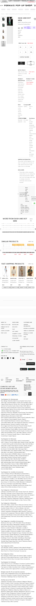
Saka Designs (29, 567)
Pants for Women (29, 495)
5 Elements (28, 482)
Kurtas (26, 504)
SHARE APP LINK (30, 363)
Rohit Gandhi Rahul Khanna (8, 420)
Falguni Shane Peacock (7, 404)
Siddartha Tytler (29, 417)
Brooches (3, 518)
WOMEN (4, 1)
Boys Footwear (16, 559)
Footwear (26, 516)
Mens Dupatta (22, 511)
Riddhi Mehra (26, 414)
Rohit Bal (19, 416)
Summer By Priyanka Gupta (8, 405)
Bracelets (18, 522)
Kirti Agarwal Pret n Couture (17, 568)
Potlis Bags (20, 536)
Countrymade (25, 440)
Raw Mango (4, 400)
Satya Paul (27, 400)
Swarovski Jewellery (6, 529)
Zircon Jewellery (17, 529)
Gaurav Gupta (21, 419)
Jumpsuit (29, 511)
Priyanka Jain (4, 427)
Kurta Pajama (19, 509)
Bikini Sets (11, 496)
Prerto (19, 487)
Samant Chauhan (15, 424)
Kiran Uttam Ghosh (19, 409)
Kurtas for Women (28, 491)
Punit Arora (14, 460)
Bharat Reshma (19, 447)
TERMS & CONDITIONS (29, 330)
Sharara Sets (20, 493)
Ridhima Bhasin (5, 416)
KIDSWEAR (25, 1)
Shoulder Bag (4, 541)
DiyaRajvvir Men (13, 455)
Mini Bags (20, 539)
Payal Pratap (21, 412)
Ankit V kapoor (5, 442)
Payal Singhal (13, 419)
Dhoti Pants (21, 495)
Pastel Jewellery (26, 529)
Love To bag (12, 475)
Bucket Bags (14, 539)
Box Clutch (19, 541)
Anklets (24, 526)
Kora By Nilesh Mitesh (6, 468)
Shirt (30, 557)
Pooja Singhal (20, 400)
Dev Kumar (4, 449)
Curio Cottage (5, 473)
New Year (24, 576)
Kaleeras (23, 524)
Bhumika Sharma (5, 424)
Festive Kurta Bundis (19, 514)
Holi (6, 573)
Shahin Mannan (26, 434)
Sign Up (30, 393)
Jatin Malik (10, 452)
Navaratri (3, 575)
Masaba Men (17, 458)
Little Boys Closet (5, 565)
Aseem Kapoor (12, 435)
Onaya (19, 407)
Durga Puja (26, 575)
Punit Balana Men (5, 450)
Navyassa (13, 565)
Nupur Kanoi (15, 411)
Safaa (2, 432)
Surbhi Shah (24, 424)
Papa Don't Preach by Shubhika (9, 412)
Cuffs (14, 522)
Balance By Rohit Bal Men (20, 465)
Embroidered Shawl (6, 542)
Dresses (9, 493)
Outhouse (3, 477)
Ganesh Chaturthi (17, 575)
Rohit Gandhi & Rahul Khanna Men (21, 462)
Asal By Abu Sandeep (22, 402)
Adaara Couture (26, 432)
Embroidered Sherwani (13, 557)
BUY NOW (21, 63)
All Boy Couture (5, 568)
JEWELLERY (17, 1)
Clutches (26, 536)
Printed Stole (15, 542)
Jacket (22, 557)
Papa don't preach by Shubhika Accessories (12, 485)
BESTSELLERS (15, 324)
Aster (19, 477)
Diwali (2, 573)
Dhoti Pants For (5, 551)
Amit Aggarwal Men (16, 450)
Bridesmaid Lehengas (11, 495)
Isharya (12, 473)
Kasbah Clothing (12, 457)
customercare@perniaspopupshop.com (11, 352)
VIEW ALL (31, 219)
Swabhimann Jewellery (8, 478)
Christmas (3, 576)
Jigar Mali (19, 432)
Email (23, 359)
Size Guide (30, 43)
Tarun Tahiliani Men (27, 450)
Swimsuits (3, 498)
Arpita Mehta (14, 429)
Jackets (21, 496)
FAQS (25, 336)
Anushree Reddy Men (19, 452)
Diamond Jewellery (16, 531)
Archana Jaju (28, 430)
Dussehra (9, 575)
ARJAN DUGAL (4, 455)
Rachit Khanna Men (6, 454)
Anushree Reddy (11, 402)
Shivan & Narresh (11, 407)
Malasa (14, 430)
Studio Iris (3, 434)
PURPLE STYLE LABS (5, 324)
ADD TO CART (30, 63)
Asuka (9, 445)
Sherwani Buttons (5, 509)
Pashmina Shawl (27, 541)
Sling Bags (27, 537)
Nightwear (16, 498)
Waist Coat (13, 506)
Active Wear (20, 516)
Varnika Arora (4, 475)
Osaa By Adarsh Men (26, 404)
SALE (13, 329)
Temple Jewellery (5, 531)
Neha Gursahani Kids (14, 567)
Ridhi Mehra (27, 405)
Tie (31, 516)
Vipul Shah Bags (17, 483)
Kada (31, 534)
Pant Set (14, 516)
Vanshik (4, 444)
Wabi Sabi (4, 445)
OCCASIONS (15, 338)
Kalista (11, 409)
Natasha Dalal (12, 400)
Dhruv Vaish (17, 440)
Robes (8, 508)
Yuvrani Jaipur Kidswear (23, 565)
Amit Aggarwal (18, 422)
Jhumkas (24, 532)
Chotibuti (22, 563)
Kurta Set (11, 549)
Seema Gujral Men (6, 463)
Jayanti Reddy (5, 409)
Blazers (22, 508)
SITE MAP (26, 339)
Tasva (2, 440)
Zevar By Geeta (30, 477)
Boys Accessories (25, 559)
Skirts (16, 496)
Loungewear (11, 513)
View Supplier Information (29, 83)
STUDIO (32, 1)
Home (2, 13)
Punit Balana (29, 412)
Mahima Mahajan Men (7, 458)
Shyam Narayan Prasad (16, 425)
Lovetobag (28, 480)
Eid (20, 573)
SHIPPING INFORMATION (27, 325)
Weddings (10, 576)
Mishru (3, 411)
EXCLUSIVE (14, 326)
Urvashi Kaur (4, 435)
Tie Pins (19, 506)
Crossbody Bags (5, 539)
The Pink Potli (20, 475)
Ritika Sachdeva (13, 487)
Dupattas (9, 498)
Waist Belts (14, 537)
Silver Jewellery (26, 531)
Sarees (20, 491)
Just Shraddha (19, 478)
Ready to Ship (19, 500)
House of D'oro (28, 478)
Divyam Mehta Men (15, 442)
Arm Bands (19, 526)
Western (3, 514)
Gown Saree (4, 500)
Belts (11, 536)
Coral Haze (9, 483)
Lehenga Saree (28, 498)
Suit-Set (27, 508)
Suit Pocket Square (27, 506)
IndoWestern (9, 514)
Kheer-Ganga (27, 445)
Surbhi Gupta (20, 430)
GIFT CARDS (15, 331)
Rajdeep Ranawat (5, 414)
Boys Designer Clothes (7, 555)
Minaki (3, 480)
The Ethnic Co (4, 447)
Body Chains (11, 526)
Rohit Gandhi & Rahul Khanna (8, 417)
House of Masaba (5, 429)
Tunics (2, 495)
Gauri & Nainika (26, 407)
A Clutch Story (12, 482)
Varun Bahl (4, 422)
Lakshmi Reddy (30, 563)
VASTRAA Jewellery (12, 477)
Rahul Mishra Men (22, 460)
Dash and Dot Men (24, 19)
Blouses (22, 498)
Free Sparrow (4, 567)
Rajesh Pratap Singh (16, 414)
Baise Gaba (20, 405)
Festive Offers (27, 500)
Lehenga (16, 547)
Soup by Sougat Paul (14, 427)
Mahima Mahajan (29, 409)
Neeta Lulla (10, 422)
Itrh (14, 432)
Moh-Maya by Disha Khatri (22, 473)
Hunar (23, 477)
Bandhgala (15, 511)
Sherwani (21, 504)
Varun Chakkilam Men (18, 467)
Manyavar (3, 407)
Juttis (15, 536)
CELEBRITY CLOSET (16, 333)
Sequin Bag (12, 541)
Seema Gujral (20, 417)
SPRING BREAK (23, 463)
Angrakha (8, 511)
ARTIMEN (14, 454)
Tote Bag (26, 539)
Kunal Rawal (15, 445)
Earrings (9, 522)
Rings (23, 522)
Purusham (11, 447)
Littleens (23, 567)
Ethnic (32, 513)
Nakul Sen (9, 411)
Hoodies (3, 508)
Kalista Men (4, 457)
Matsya (30, 429)
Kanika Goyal (27, 425)
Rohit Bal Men (29, 444)
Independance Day (13, 573)
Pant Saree (11, 500)
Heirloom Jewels (5, 527)
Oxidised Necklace (25, 534)
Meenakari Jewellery (22, 527)
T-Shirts (17, 508)
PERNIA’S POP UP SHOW (5, 327)
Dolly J (30, 402)
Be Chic (3, 483)
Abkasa (19, 454)
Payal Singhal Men (6, 460)
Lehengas (3, 491)
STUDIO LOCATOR (5, 330)
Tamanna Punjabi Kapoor (14, 434)
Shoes (2, 536)
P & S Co (10, 563)
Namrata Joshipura (28, 422)
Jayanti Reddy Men (6, 467)
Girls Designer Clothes (7, 547)
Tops (25, 493)
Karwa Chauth (17, 576)
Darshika (26, 447)
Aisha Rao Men (26, 454)
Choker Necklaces (14, 534)
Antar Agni (4, 402)
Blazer (26, 557)
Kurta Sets (15, 491)
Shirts (16, 504)
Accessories (4, 513)
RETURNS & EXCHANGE (29, 328)
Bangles (28, 522)
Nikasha (27, 420)
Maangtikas (17, 524)
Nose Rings (10, 524)
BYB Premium (29, 568)
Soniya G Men (15, 463)
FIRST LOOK (4, 332)
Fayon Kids (4, 563)
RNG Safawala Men (6, 462)
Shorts (12, 508)
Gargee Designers (23, 455)
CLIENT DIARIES (16, 340)
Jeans (12, 509)
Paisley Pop (28, 485)
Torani (2, 430)
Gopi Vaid (23, 427)
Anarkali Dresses (23, 549)
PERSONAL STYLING (17, 335)
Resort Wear (4, 496)
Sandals (7, 536)
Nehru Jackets (27, 555)
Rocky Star (17, 404)
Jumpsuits (26, 496)
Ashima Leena (20, 420)
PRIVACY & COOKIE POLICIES (28, 333)
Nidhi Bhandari (21, 482)
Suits (30, 504)
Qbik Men (3, 452)
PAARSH (23, 458)
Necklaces (3, 522)
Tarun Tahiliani (5, 419)
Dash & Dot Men (9, 440)
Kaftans (30, 493)
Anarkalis (9, 491)
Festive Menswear (5, 516)
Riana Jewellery (10, 480)
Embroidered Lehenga (25, 547)
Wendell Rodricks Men (6, 465)
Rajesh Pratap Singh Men (27, 442)
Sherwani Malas (20, 513)
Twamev (21, 445)
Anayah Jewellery (19, 480)
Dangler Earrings (16, 532)
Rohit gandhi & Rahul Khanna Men (16, 444)
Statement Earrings (6, 532)
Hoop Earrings (5, 534)
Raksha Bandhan (26, 573)
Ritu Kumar (13, 416)
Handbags (3, 537)
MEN (10, 1)
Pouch (9, 537)
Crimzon (24, 487)
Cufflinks (27, 513)
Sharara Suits (4, 549)
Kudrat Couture (22, 457)
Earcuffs (28, 524)
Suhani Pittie (4, 487)
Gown (14, 493)
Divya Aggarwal (5, 425)
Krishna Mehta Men (13, 449)
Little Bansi (16, 563)
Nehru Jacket (10, 504)
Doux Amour (4, 482)
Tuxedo (3, 511)
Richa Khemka (8, 432)
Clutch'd (27, 475)
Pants (2, 506)
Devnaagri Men (22, 449)
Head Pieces (4, 526)
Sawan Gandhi (23, 429)
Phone (30, 359)
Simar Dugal (8, 430)
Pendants (13, 527)
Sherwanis (4, 493)
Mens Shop (28, 514)
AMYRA (24, 483)
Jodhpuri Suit (27, 509)
